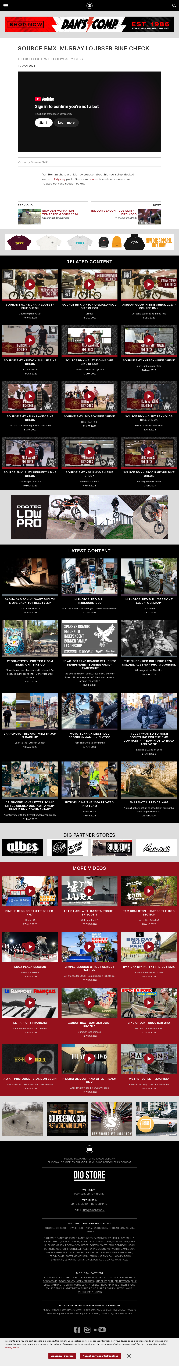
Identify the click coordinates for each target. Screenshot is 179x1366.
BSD (76, 1277)
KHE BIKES (101, 1281)
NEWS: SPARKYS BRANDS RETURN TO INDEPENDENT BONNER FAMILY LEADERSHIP (89, 664)
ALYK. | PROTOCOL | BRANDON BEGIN (30, 1078)
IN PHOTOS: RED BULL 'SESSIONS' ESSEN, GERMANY (149, 601)
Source (93, 179)
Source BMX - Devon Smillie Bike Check (30, 362)
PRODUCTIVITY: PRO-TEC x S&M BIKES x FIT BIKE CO (30, 662)
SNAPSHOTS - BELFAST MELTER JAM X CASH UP (30, 735)
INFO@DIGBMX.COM (94, 1210)
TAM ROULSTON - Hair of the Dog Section (149, 912)
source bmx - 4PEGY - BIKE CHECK (149, 360)
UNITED (120, 1288)
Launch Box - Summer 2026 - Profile (89, 1024)
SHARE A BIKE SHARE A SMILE (97, 1288)
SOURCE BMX (53, 1288)
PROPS (103, 1285)
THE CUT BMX (126, 1277)
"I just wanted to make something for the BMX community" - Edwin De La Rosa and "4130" (149, 739)
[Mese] (156, 847)
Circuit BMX (59, 1309)
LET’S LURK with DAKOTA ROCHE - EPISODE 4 (89, 912)
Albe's (46, 1309)
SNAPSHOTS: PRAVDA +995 (149, 802)
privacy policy (12, 1347)
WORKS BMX (85, 1292)
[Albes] (22, 847)
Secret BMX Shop (71, 1313)
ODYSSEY (80, 1285)
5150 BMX (89, 1309)
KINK (111, 1281)
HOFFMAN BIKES (85, 1281)
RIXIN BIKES (127, 1285)
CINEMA (100, 1277)
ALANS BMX (50, 1277)
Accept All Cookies (62, 1355)
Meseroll (119, 1309)
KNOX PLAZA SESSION (30, 967)
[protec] (22, 1119)
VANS (129, 1288)
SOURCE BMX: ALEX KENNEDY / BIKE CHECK (30, 474)
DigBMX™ (110, 1158)
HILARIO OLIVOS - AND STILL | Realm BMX (89, 1080)
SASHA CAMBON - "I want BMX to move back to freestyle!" (30, 601)
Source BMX (91, 1313)
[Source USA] (111, 847)
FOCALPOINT (66, 1281)
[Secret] (67, 847)
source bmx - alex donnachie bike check (89, 362)
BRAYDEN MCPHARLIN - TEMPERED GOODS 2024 (60, 212)
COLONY (111, 1277)
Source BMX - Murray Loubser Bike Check (30, 306)
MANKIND (56, 1285)
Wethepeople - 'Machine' (149, 1078)
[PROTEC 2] (89, 517)
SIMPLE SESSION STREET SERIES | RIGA (30, 912)
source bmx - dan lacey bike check (30, 418)
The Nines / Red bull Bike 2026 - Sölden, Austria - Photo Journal (149, 662)
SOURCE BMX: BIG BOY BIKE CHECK (89, 416)
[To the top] (89, 1149)
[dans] (89, 24)
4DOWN (97, 1292)
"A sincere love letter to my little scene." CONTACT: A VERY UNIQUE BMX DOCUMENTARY (30, 806)
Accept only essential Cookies (100, 1355)
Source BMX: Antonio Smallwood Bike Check (89, 306)
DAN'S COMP (50, 1281)
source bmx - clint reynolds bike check (149, 418)
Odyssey (60, 179)
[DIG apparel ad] (89, 242)
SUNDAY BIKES (70, 1288)
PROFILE (93, 1285)
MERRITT (68, 1285)
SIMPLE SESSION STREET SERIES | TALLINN (89, 968)
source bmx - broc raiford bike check (149, 474)
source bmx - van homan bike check (89, 474)
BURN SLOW (87, 1277)
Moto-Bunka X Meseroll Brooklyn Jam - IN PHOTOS (89, 735)
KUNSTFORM (123, 1281)
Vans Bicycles (123, 1313)
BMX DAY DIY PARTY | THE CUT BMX (149, 967)
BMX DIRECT (66, 1277)
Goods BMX (104, 1309)
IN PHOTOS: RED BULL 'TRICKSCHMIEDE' (89, 601)
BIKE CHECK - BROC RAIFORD (149, 1022)
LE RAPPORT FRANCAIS (30, 1022)
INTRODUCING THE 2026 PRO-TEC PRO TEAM (89, 804)
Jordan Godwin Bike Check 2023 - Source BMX (149, 306)
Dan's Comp (75, 1309)
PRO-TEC (114, 1285)
